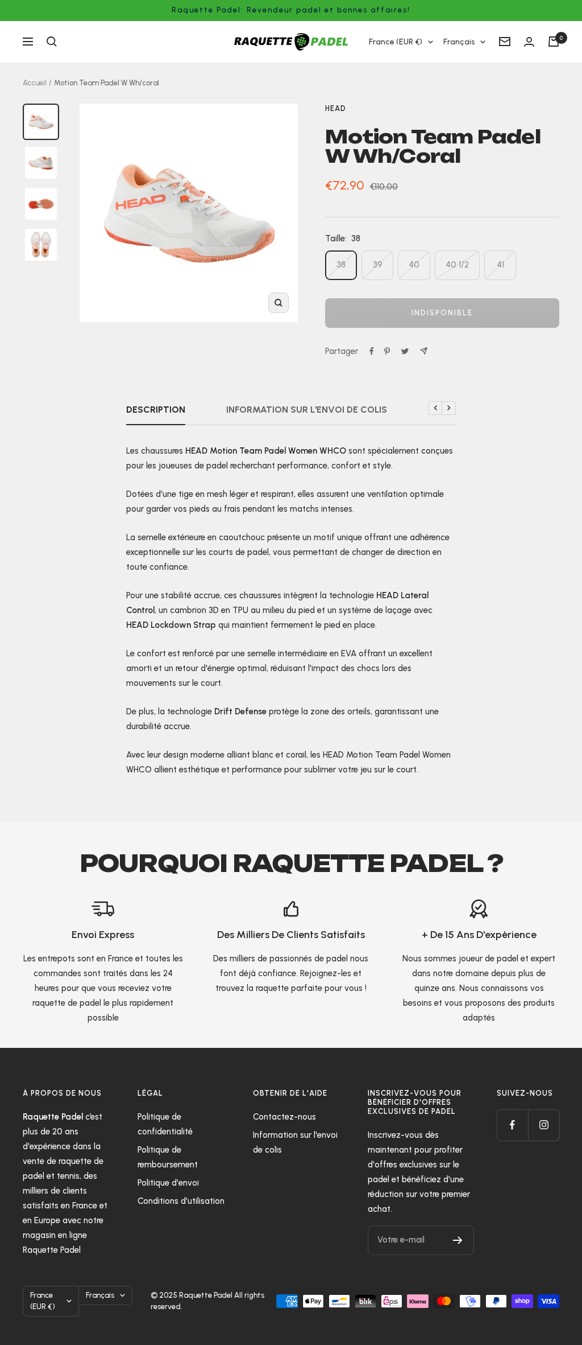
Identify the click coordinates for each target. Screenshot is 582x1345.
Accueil (35, 83)
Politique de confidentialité (165, 1124)
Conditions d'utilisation (181, 1201)
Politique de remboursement (168, 1157)
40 (414, 265)
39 (378, 265)
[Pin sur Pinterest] (387, 351)
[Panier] (553, 41)
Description (155, 409)
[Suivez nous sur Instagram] (543, 1125)
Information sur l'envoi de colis (306, 409)
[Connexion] (529, 42)
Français (459, 42)
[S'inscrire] (458, 1240)
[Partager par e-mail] (423, 351)
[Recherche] (52, 41)
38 (341, 265)
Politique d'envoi (168, 1183)
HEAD (335, 108)
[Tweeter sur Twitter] (405, 351)
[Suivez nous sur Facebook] (512, 1125)
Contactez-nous (284, 1117)
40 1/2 (457, 265)
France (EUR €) (395, 42)
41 (500, 265)
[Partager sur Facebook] (371, 351)
